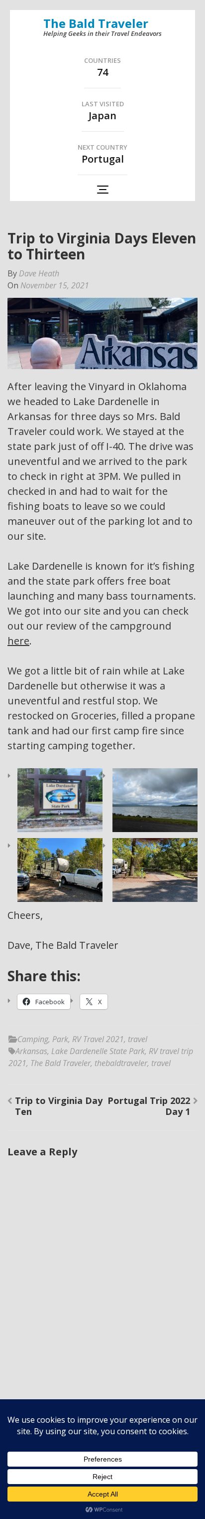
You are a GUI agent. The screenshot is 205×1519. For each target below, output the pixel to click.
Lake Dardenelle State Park (98, 1051)
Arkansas (31, 1051)
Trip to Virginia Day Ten (58, 1105)
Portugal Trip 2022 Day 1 (148, 1105)
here (18, 641)
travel (137, 1039)
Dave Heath (39, 273)
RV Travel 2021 (98, 1039)
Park (60, 1039)
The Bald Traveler (95, 23)
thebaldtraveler (121, 1063)
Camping (32, 1039)
